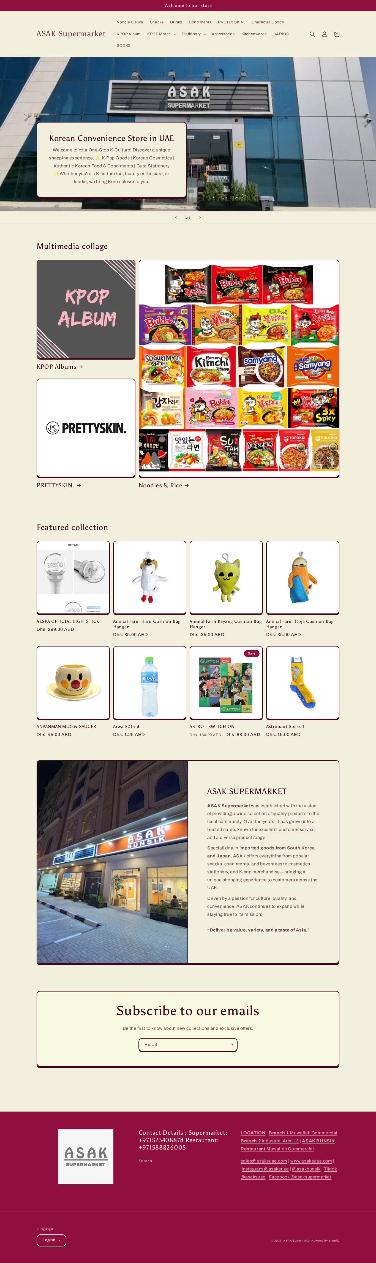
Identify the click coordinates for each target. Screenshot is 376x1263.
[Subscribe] (231, 1045)
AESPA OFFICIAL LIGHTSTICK (68, 621)
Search (145, 1161)
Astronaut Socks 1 (285, 726)
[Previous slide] (176, 217)
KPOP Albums (57, 366)
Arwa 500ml (126, 726)
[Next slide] (200, 217)
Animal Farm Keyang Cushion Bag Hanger (226, 624)
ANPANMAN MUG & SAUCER (66, 726)
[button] (161, 34)
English (49, 1240)
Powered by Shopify (325, 1240)
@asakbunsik (306, 1169)
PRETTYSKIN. (56, 485)
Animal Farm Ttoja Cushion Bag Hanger (300, 624)
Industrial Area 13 (270, 1141)
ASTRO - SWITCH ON (212, 726)
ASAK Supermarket (296, 1240)
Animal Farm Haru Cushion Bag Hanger (147, 624)
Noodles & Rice (160, 485)
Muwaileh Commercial (303, 1133)
